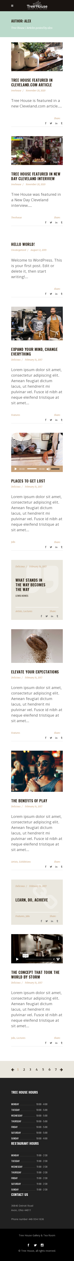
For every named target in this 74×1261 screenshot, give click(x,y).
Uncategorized (18, 250)
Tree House (18, 28)
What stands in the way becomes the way (30, 584)
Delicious (15, 359)
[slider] (56, 469)
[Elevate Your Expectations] (37, 646)
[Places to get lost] (37, 449)
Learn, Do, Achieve (31, 900)
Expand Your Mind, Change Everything (34, 351)
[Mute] (48, 469)
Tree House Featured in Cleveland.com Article (31, 82)
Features (15, 415)
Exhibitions (25, 861)
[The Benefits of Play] (37, 771)
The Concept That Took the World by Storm (35, 974)
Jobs (13, 542)
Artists (18, 611)
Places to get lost (28, 481)
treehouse (16, 90)
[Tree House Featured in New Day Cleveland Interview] (37, 150)
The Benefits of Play (29, 800)
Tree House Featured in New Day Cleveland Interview (35, 176)
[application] (37, 469)
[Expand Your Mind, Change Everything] (37, 323)
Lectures (27, 611)
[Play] (15, 469)
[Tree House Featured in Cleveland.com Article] (37, 56)
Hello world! (23, 244)
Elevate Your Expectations (35, 671)
